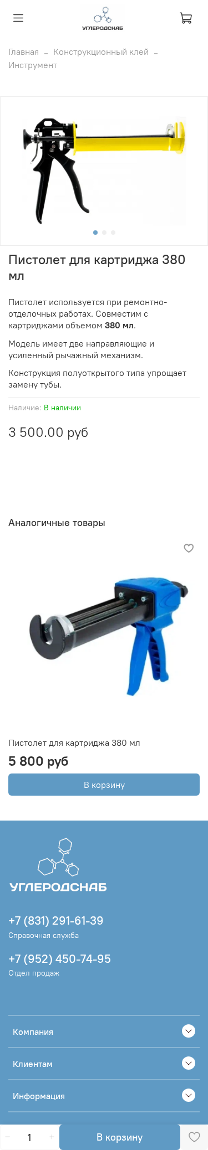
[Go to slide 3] (113, 232)
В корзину (104, 784)
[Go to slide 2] (104, 232)
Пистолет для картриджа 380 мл (74, 742)
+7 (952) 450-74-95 (59, 958)
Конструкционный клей (101, 51)
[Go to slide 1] (95, 232)
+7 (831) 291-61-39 (56, 920)
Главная (23, 51)
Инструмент (32, 64)
